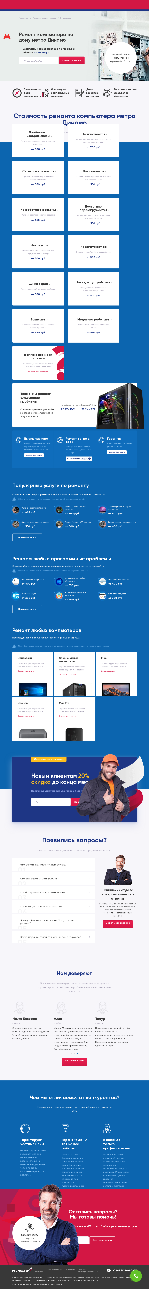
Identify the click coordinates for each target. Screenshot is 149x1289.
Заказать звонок (71, 60)
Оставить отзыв (74, 1060)
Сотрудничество (55, 1269)
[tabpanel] (33, 1021)
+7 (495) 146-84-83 (125, 1270)
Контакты (70, 1269)
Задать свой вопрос (118, 922)
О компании (39, 1270)
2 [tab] (74, 1053)
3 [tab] (77, 1053)
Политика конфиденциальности (87, 1270)
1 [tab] (71, 1053)
